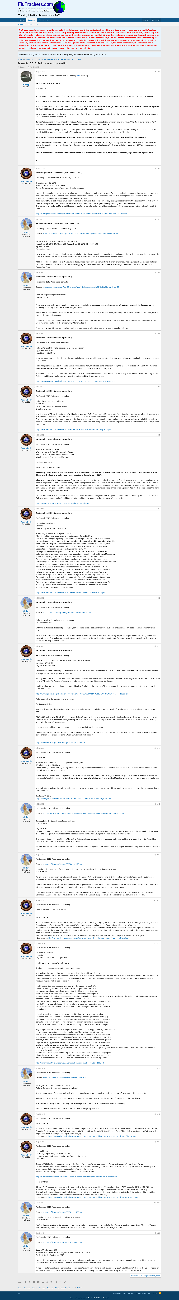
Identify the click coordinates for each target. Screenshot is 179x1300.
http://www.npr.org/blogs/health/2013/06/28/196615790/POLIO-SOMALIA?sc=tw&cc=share (75, 381)
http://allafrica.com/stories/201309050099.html (63, 1242)
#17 (158, 1114)
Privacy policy (141, 1293)
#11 (158, 748)
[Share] (155, 71)
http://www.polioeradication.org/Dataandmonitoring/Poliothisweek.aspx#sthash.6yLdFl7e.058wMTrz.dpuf (93, 1197)
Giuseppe (23, 67)
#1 (159, 72)
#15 (158, 943)
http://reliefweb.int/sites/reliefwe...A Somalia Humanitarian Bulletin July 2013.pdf (70, 1063)
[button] (50, 20)
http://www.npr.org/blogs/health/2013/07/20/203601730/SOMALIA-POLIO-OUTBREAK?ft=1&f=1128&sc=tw (82, 694)
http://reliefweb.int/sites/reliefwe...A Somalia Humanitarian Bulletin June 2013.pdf (70, 592)
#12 (158, 804)
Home (22, 20)
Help (149, 1293)
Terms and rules (128, 1293)
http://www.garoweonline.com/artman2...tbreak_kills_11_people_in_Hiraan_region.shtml (73, 798)
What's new (43, 20)
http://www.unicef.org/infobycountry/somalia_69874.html (67, 612)
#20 (158, 1233)
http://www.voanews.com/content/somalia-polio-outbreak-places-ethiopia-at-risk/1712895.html (83, 813)
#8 (159, 509)
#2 (159, 168)
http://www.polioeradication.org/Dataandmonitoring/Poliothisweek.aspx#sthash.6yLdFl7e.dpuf (88, 938)
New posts (21, 24)
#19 (158, 1203)
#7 (159, 435)
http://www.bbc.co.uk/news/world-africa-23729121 (64, 1077)
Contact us (117, 1293)
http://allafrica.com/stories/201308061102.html (63, 864)
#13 (158, 855)
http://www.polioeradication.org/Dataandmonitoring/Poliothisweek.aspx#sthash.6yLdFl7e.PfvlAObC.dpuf (92, 1136)
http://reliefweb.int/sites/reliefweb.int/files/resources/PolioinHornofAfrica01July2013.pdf (73, 429)
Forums (31, 20)
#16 (158, 1068)
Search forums (32, 24)
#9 (159, 598)
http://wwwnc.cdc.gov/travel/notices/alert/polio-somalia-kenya (62, 503)
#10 (158, 646)
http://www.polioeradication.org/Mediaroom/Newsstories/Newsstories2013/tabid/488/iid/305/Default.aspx (81, 213)
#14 (158, 900)
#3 (159, 219)
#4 (159, 273)
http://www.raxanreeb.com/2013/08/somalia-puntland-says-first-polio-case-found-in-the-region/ (77, 1176)
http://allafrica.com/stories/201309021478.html (63, 1212)
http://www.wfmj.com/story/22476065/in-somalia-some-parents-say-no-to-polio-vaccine (80, 233)
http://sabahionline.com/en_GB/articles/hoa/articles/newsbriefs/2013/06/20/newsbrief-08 (81, 287)
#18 (158, 1142)
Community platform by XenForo (89, 1298)
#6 (159, 387)
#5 (159, 334)
